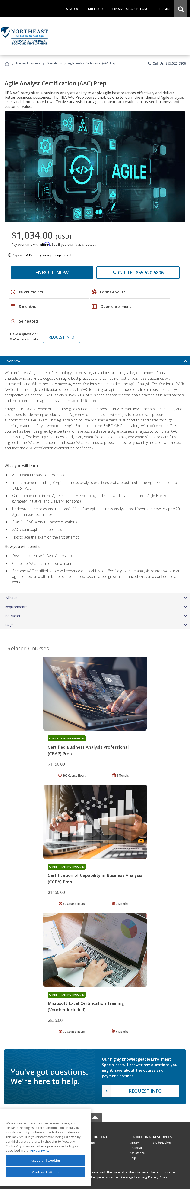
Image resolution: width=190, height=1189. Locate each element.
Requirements (16, 606)
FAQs (9, 624)
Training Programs (28, 63)
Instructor (13, 615)
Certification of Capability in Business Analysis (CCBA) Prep (95, 878)
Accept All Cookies (46, 1160)
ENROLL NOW (52, 272)
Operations (54, 63)
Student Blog (162, 1142)
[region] (45, 1147)
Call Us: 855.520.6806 (166, 63)
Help (133, 1158)
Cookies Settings (45, 1172)
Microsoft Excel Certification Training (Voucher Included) (86, 1006)
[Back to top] (95, 1135)
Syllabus (11, 597)
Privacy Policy (157, 1177)
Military (135, 1142)
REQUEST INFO (61, 337)
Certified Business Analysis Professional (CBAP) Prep (88, 750)
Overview (12, 361)
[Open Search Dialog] (180, 8)
